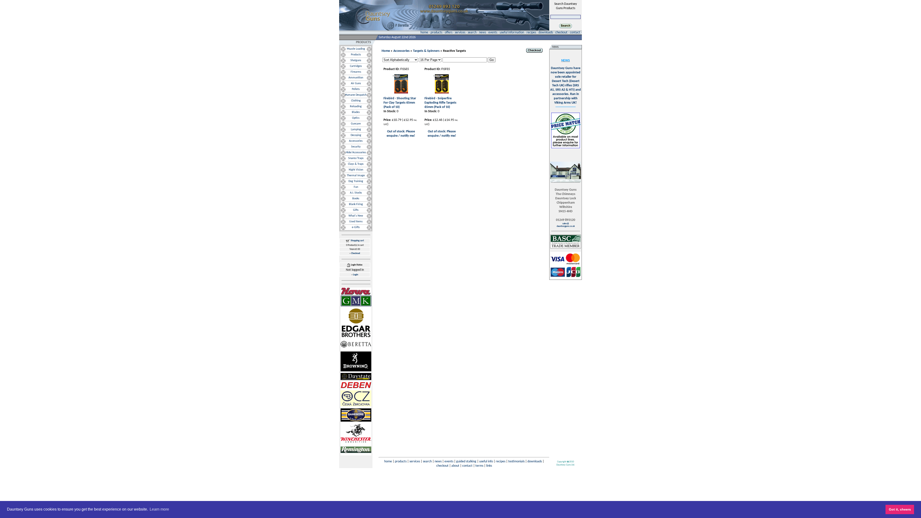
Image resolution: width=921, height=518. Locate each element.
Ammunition (355, 77)
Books (355, 198)
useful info (486, 461)
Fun (356, 187)
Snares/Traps (356, 158)
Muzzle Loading (356, 48)
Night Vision (356, 169)
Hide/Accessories (356, 152)
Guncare (356, 123)
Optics (356, 118)
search (472, 32)
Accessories (356, 141)
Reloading (356, 106)
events (492, 32)
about (455, 466)
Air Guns (356, 83)
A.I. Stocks (356, 192)
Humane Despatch (355, 95)
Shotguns (355, 60)
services (460, 32)
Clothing (356, 100)
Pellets (356, 89)
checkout (561, 32)
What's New (355, 215)
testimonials (516, 461)
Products (356, 54)
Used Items (356, 221)
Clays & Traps (356, 164)
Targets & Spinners (426, 51)
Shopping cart (357, 240)
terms (479, 466)
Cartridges (356, 66)
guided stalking (466, 461)
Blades (356, 112)
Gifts (356, 210)
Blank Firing (356, 204)
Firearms (356, 72)
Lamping (356, 129)
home (424, 32)
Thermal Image (356, 175)
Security (355, 146)
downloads (545, 32)
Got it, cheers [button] (900, 509)
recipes (531, 32)
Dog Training (355, 181)
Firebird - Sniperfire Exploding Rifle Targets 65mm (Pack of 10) (440, 103)
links (489, 466)
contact (575, 32)
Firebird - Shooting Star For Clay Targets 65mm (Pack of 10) (400, 103)
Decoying (356, 135)
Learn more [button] (159, 509)
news (482, 32)
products (436, 32)
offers (448, 32)
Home (386, 51)
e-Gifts (356, 227)
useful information (512, 32)
